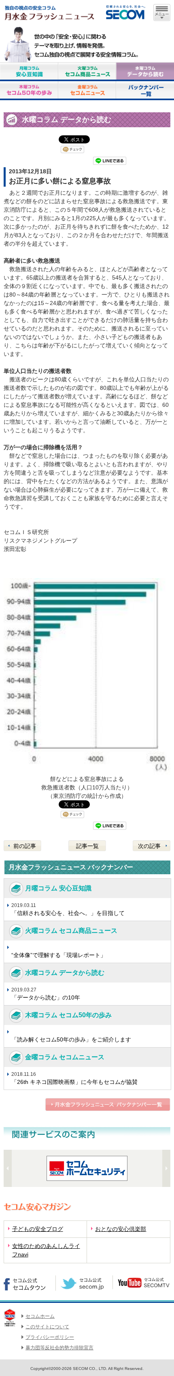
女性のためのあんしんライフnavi (46, 1250)
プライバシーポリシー (49, 1337)
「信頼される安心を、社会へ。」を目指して (68, 913)
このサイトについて (47, 1327)
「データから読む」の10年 (45, 997)
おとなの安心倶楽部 (120, 1229)
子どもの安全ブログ (37, 1229)
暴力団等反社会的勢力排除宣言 (59, 1348)
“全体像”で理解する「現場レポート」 (58, 955)
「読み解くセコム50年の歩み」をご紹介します (71, 1039)
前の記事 (24, 846)
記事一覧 (87, 846)
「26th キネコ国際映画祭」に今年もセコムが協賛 (74, 1082)
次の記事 (149, 846)
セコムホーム (40, 1316)
